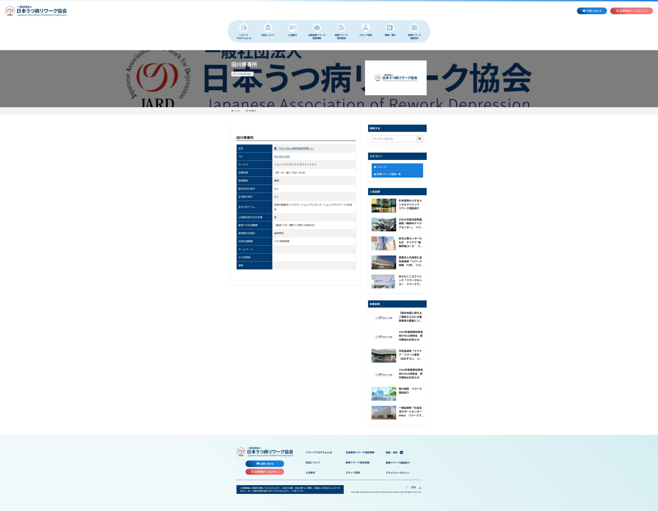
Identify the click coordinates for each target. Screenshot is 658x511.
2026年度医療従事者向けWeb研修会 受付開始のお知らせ (411, 335)
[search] (419, 138)
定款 (413, 487)
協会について (267, 35)
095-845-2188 (282, 156)
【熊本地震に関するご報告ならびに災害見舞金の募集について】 (410, 317)
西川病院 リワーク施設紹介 (410, 390)
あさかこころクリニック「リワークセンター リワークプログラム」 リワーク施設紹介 (411, 280)
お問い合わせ (594, 10)
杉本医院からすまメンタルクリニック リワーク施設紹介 (410, 204)
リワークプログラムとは (243, 37)
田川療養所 (251, 110)
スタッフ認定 (365, 35)
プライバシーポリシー (398, 472)
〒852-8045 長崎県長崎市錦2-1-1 (296, 148)
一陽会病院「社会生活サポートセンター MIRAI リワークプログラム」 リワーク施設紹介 (411, 411)
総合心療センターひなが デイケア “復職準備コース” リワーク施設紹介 (411, 242)
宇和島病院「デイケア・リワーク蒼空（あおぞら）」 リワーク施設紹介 (410, 355)
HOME (237, 110)
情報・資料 (390, 35)
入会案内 (292, 35)
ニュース (381, 166)
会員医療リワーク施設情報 (316, 37)
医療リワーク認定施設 (341, 37)
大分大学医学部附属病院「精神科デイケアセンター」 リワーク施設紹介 (411, 223)
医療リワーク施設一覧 (389, 174)
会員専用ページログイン (633, 10)
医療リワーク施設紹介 (414, 37)
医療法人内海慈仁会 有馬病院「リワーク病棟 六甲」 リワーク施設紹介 (411, 261)
